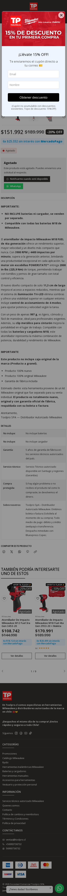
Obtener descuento (33, 97)
